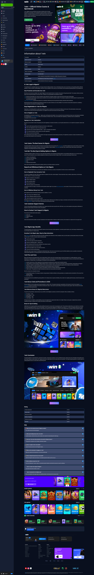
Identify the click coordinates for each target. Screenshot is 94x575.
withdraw (30, 201)
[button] (56, 40)
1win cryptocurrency (60, 186)
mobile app (28, 235)
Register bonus (32, 40)
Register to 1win (54, 139)
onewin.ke (26, 552)
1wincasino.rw (27, 547)
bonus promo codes (34, 116)
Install (61, 556)
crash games (57, 147)
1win (25, 572)
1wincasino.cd (27, 548)
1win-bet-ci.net (27, 555)
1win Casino (60, 145)
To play (67, 485)
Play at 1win (54, 351)
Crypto (54, 78)
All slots (77, 488)
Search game (31, 484)
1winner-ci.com (27, 556)
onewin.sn (26, 551)
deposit (25, 201)
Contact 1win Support (54, 403)
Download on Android (30, 529)
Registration (27, 19)
